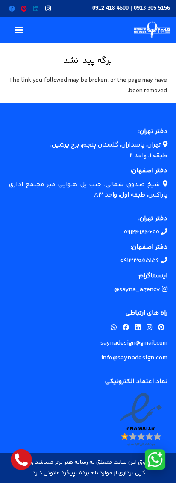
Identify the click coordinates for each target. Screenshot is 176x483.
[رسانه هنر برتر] (152, 29)
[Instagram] (48, 9)
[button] (19, 30)
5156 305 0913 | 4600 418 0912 (131, 8)
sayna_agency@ (138, 290)
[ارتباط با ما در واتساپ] (155, 459)
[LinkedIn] (36, 9)
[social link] (161, 328)
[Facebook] (12, 9)
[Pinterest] (24, 9)
